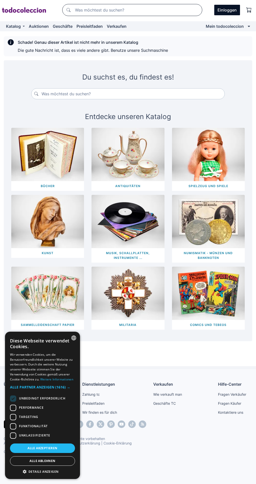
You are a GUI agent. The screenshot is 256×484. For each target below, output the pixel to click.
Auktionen (39, 26)
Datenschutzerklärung (82, 443)
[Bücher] (47, 154)
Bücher (48, 186)
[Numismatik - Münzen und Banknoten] (208, 221)
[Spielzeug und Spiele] (208, 154)
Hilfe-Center (230, 384)
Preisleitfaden (89, 26)
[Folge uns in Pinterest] (111, 424)
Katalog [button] (14, 26)
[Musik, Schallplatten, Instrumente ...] (128, 221)
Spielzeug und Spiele (208, 186)
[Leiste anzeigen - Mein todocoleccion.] (249, 26)
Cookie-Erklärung (118, 443)
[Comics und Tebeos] (208, 292)
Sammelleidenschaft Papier (47, 325)
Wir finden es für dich (99, 412)
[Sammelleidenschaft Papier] (47, 292)
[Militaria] (128, 292)
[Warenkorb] (249, 10)
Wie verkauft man (167, 394)
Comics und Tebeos (208, 325)
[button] (42, 387)
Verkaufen (116, 26)
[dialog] (42, 405)
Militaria (127, 325)
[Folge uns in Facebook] (90, 424)
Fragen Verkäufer (232, 394)
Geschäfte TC (164, 403)
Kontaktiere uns (230, 412)
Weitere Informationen (56, 379)
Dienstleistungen (98, 384)
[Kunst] (47, 221)
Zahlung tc (91, 394)
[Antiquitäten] (128, 154)
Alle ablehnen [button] (42, 461)
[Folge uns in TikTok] (132, 424)
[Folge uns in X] (100, 424)
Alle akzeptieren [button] (42, 448)
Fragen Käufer (229, 403)
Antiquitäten (127, 186)
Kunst (48, 253)
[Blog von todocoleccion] (142, 424)
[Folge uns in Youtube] (121, 424)
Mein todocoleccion (225, 26)
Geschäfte (62, 26)
